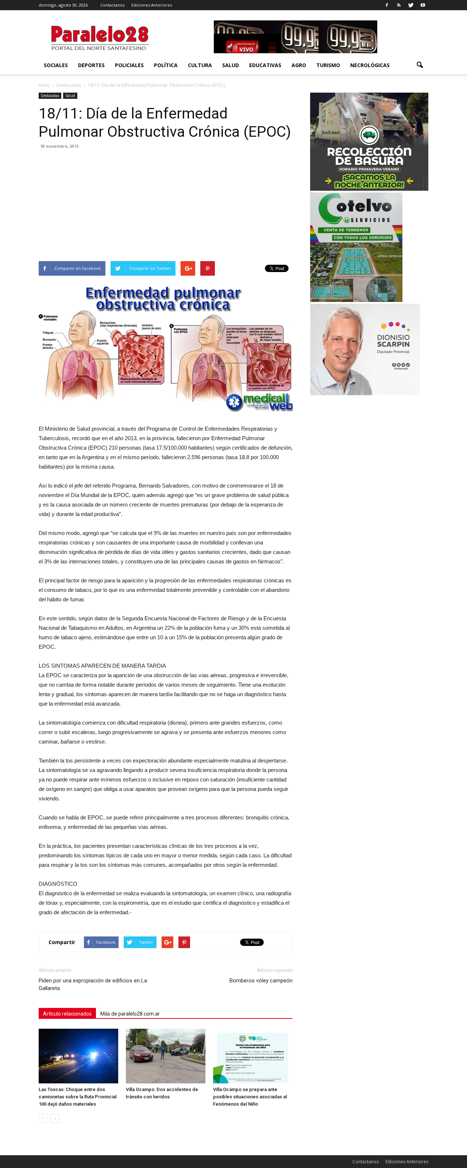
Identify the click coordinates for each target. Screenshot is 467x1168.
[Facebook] (386, 5)
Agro (299, 65)
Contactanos (112, 5)
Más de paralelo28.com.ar (130, 1014)
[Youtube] (422, 5)
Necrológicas (370, 65)
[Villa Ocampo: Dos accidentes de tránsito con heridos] (165, 1056)
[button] (419, 65)
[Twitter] (410, 5)
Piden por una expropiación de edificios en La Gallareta (93, 984)
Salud (230, 65)
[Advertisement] (166, 206)
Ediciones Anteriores (151, 5)
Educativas (265, 65)
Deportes (91, 65)
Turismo (328, 65)
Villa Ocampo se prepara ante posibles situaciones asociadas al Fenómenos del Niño (250, 1097)
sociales (56, 65)
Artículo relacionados (67, 1014)
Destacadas (50, 95)
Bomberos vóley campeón (261, 980)
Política (166, 65)
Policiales (129, 65)
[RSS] (398, 5)
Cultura (200, 65)
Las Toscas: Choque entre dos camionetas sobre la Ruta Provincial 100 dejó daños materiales (77, 1097)
